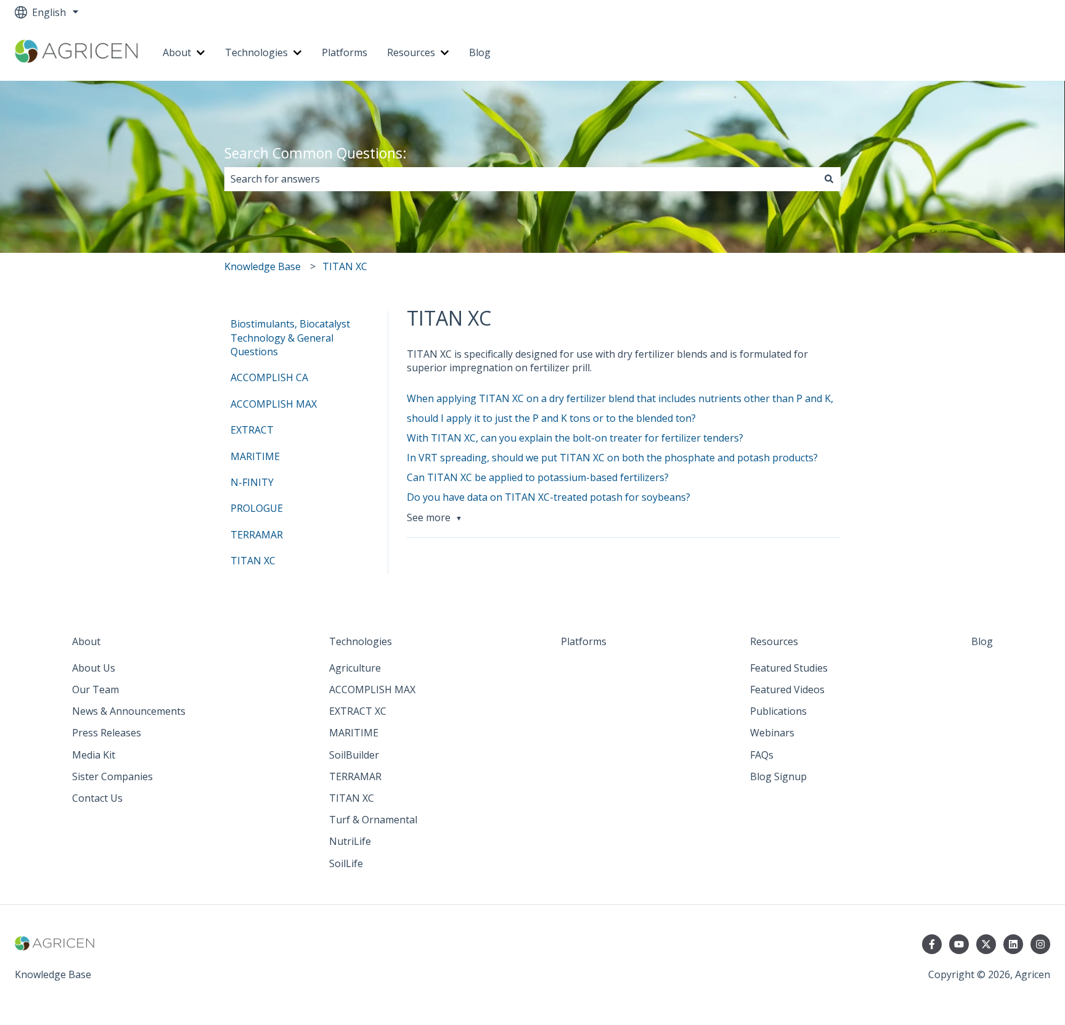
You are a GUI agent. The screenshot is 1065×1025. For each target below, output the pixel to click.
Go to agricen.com (996, 53)
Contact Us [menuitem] (97, 798)
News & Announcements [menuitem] (129, 711)
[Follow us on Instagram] (1040, 944)
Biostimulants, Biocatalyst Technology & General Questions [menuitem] (290, 337)
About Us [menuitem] (93, 668)
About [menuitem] (86, 641)
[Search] (829, 179)
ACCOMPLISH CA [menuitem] (269, 377)
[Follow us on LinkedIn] (1013, 944)
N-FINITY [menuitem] (252, 482)
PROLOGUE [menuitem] (257, 508)
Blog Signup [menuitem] (778, 776)
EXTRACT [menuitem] (252, 430)
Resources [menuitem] (774, 641)
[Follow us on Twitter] (986, 944)
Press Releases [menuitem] (106, 732)
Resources (411, 52)
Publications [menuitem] (778, 711)
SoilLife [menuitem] (346, 863)
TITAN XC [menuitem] (253, 560)
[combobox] (520, 179)
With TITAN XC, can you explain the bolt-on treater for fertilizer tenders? (575, 438)
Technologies (256, 52)
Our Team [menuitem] (95, 689)
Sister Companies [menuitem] (112, 776)
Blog (480, 52)
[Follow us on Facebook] (932, 944)
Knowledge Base (262, 266)
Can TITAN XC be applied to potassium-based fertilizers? (538, 477)
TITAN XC (344, 266)
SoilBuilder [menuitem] (354, 755)
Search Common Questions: (315, 153)
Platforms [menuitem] (583, 641)
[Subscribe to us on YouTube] (959, 944)
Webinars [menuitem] (772, 732)
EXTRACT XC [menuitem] (357, 711)
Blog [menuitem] (982, 641)
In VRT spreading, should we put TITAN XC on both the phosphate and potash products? (612, 457)
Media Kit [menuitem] (93, 755)
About (177, 52)
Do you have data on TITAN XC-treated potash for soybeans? (548, 497)
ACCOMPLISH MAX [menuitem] (274, 404)
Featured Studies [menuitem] (789, 668)
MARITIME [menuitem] (255, 456)
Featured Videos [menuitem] (787, 689)
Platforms (344, 52)
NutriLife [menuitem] (350, 841)
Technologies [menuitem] (360, 641)
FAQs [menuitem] (761, 755)
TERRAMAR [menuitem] (257, 534)
